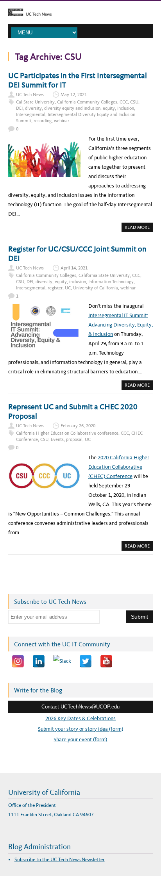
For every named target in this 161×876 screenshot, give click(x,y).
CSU (134, 102)
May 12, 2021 (74, 94)
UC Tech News (30, 94)
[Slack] (62, 661)
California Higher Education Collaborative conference (67, 433)
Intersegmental (30, 114)
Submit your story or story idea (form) (80, 729)
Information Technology (111, 281)
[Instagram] (18, 661)
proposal (74, 439)
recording (43, 120)
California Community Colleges (87, 102)
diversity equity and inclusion (72, 108)
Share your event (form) (80, 739)
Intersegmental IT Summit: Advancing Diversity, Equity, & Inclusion (120, 324)
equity (109, 108)
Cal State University (35, 102)
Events (57, 439)
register (55, 288)
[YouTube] (106, 661)
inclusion (125, 108)
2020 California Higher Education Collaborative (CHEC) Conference (118, 467)
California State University (104, 275)
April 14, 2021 (74, 268)
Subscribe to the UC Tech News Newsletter (59, 859)
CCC (124, 102)
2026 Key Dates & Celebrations (80, 718)
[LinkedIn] (38, 661)
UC (68, 288)
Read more (139, 228)
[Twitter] (85, 661)
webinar (61, 120)
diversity (33, 108)
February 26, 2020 (78, 425)
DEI (19, 108)
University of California (95, 288)
